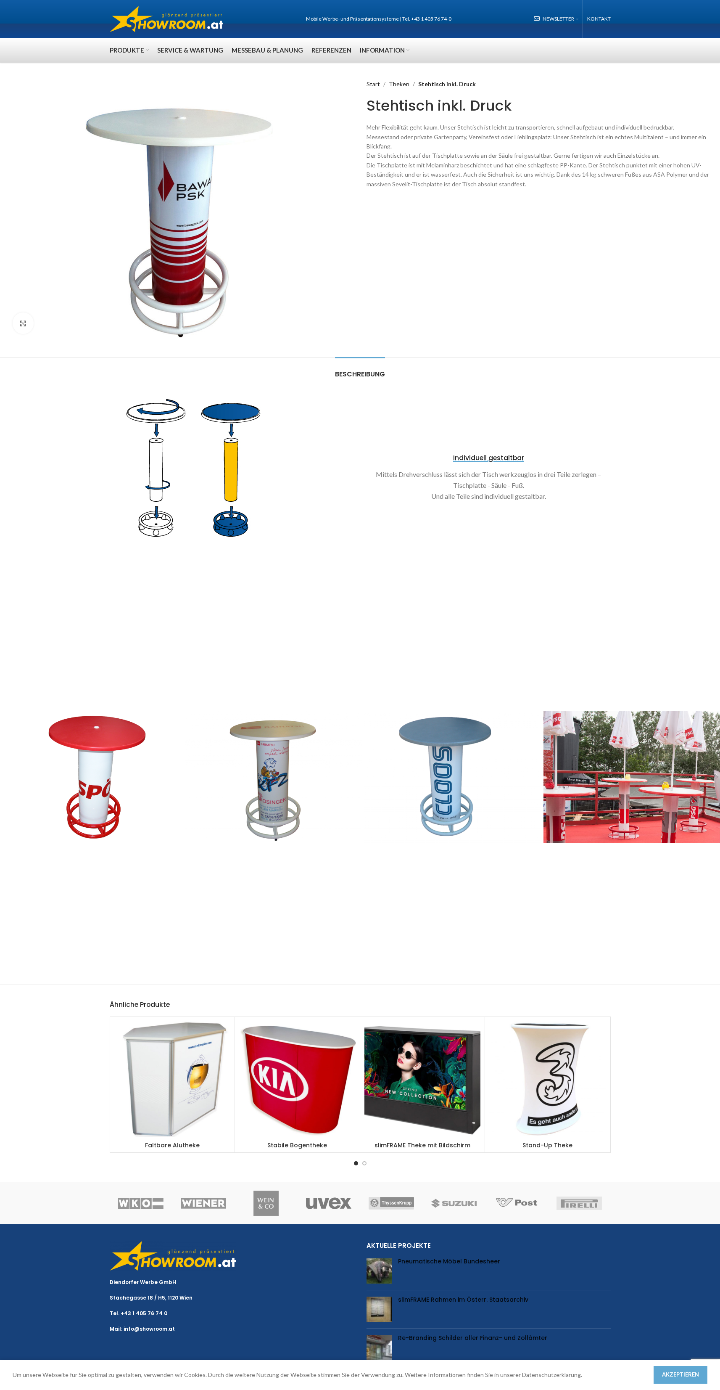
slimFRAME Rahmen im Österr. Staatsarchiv (463, 1299)
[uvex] (329, 1203)
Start (373, 83)
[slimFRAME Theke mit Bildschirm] (422, 1079)
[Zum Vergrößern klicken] (23, 323)
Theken (399, 83)
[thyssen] (391, 1203)
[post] (516, 1203)
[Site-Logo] (167, 18)
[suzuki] (454, 1203)
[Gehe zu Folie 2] (364, 1163)
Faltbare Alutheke (172, 1145)
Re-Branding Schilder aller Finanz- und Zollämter (472, 1338)
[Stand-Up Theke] (547, 1079)
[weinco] (266, 1203)
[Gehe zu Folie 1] (356, 1163)
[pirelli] (579, 1203)
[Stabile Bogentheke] (297, 1079)
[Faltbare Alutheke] (172, 1079)
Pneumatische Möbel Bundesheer (449, 1261)
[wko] (141, 1203)
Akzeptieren (680, 1374)
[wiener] (203, 1203)
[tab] (360, 370)
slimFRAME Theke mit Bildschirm (422, 1145)
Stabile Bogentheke (297, 1145)
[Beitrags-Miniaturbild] (379, 1271)
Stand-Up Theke (547, 1145)
